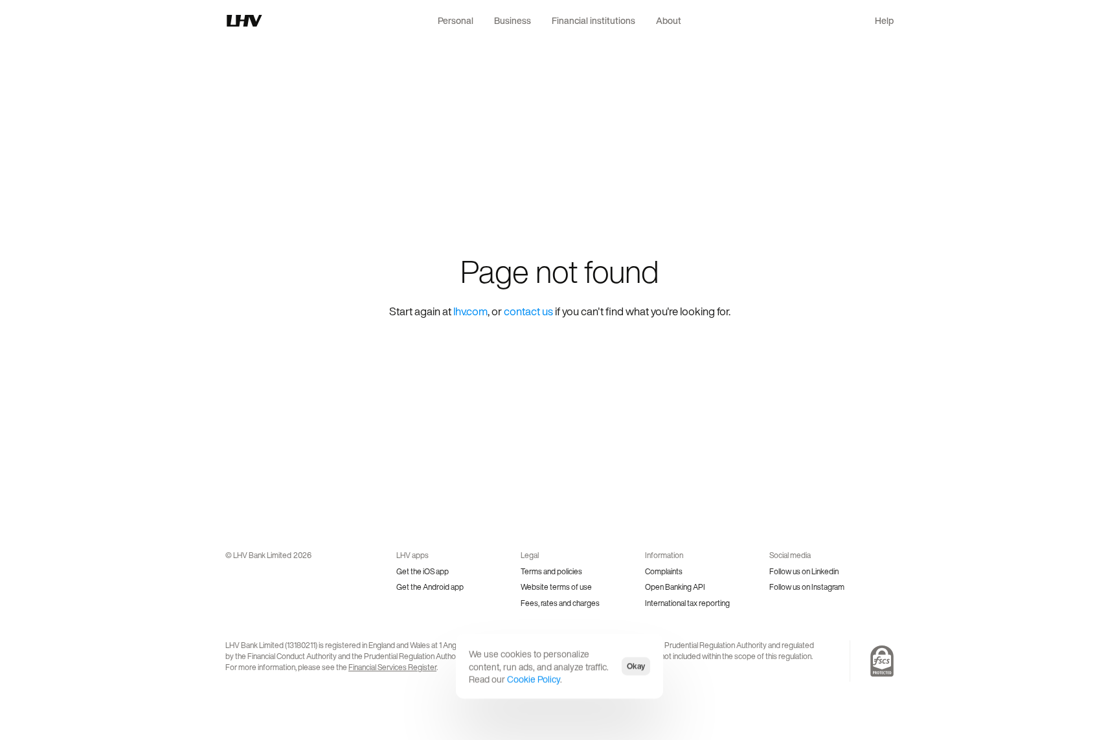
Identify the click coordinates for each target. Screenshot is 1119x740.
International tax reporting (687, 603)
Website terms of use (556, 586)
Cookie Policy (533, 679)
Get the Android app (430, 586)
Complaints (664, 571)
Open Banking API (675, 586)
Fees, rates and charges (560, 603)
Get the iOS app (422, 571)
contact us (528, 311)
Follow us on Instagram (806, 586)
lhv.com (470, 311)
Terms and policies (551, 571)
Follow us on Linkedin (804, 571)
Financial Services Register (392, 667)
